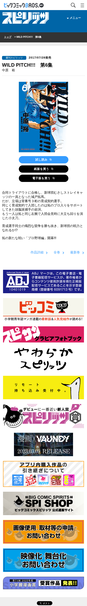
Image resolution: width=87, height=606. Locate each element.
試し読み (42, 159)
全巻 (57, 252)
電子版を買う (42, 178)
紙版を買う (42, 168)
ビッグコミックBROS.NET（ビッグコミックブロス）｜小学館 (24, 5)
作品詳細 (37, 252)
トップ (7, 37)
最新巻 (75, 252)
